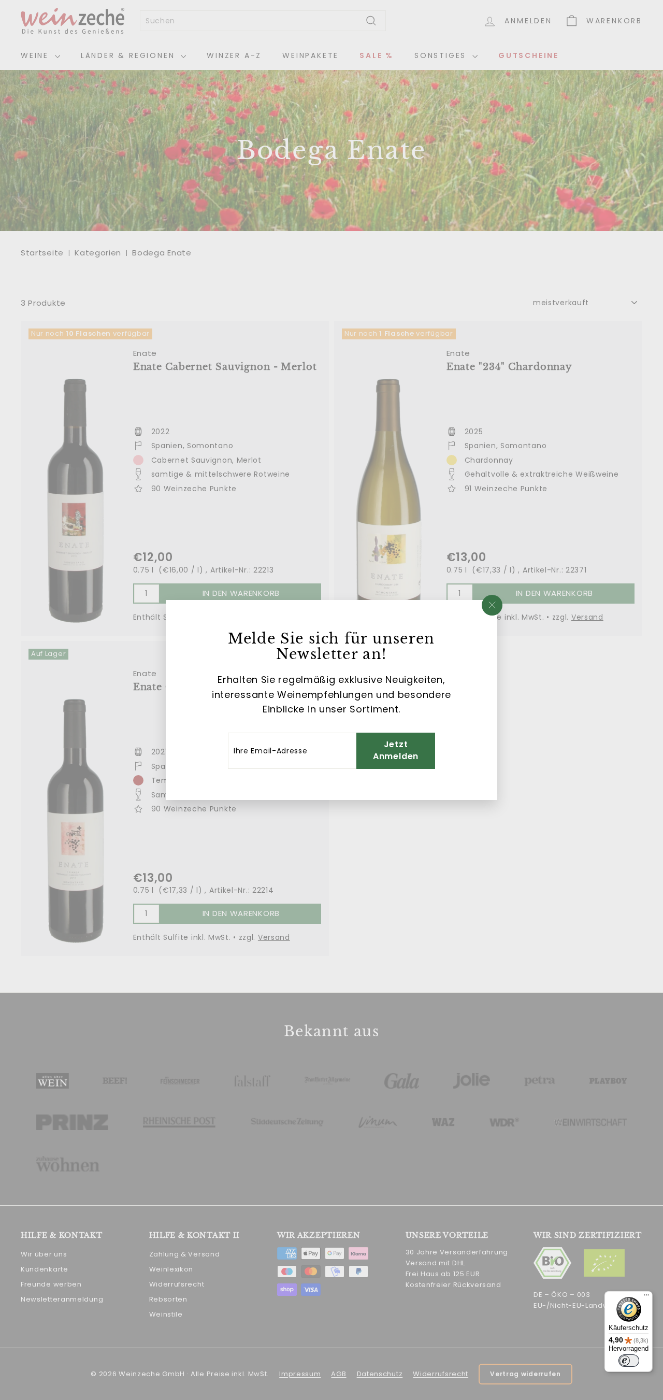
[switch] (628, 1360)
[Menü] (646, 1297)
